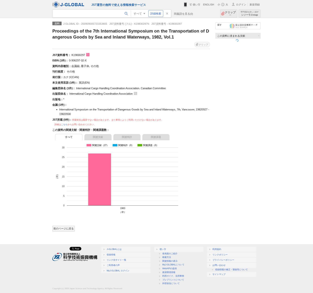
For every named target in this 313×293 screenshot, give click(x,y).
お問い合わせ (219, 265)
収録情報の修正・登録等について (231, 269)
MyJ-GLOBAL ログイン (118, 270)
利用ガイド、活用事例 (173, 276)
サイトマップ (219, 274)
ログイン (241, 4)
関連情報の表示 (170, 261)
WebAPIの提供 (169, 268)
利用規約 (216, 249)
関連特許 (127, 137)
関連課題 (156, 137)
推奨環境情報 (168, 272)
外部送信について (171, 283)
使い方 (196, 4)
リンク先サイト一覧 (116, 260)
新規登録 (255, 4)
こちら (64, 124)
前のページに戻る (63, 228)
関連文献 (98, 137)
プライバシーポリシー (223, 260)
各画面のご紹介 (170, 253)
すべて (69, 137)
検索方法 (166, 257)
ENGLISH (208, 4)
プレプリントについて (173, 279)
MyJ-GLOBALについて (173, 264)
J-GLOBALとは (114, 249)
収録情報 (111, 254)
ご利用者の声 (113, 265)
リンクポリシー (220, 254)
